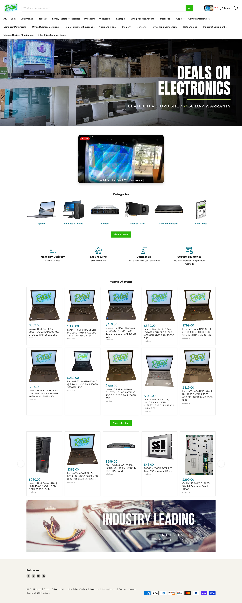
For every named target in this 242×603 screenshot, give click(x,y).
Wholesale (105, 18)
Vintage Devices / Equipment (18, 35)
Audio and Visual (108, 26)
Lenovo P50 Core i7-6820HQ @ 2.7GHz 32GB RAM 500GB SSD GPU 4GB (82, 384)
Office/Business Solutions (45, 26)
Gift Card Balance (33, 589)
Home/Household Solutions (79, 26)
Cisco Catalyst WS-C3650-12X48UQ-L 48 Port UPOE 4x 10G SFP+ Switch (121, 468)
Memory (126, 26)
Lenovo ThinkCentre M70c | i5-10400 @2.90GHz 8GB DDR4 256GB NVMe (43, 486)
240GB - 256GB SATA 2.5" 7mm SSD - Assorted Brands (159, 470)
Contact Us (94, 589)
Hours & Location (109, 589)
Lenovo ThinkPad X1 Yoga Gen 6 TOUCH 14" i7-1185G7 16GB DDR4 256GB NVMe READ (159, 404)
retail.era (32, 338)
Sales (14, 18)
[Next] (221, 463)
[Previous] (21, 463)
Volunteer (133, 589)
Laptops (120, 18)
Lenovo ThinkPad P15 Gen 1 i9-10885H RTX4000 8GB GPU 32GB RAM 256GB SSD (197, 332)
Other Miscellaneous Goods (52, 35)
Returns (122, 589)
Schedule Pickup (50, 589)
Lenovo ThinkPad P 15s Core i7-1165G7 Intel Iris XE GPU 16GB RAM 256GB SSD (81, 332)
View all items (121, 234)
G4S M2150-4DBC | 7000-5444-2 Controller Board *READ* (196, 486)
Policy (63, 589)
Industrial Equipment (214, 26)
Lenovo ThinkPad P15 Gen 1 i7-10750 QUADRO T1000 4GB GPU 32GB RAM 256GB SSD (159, 334)
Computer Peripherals (15, 26)
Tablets (43, 18)
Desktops (165, 18)
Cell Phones (27, 18)
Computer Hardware (199, 18)
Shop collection (121, 423)
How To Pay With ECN (77, 589)
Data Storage (190, 26)
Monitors (141, 26)
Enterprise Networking (143, 18)
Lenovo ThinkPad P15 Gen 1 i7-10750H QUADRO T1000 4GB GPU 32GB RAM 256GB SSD (121, 394)
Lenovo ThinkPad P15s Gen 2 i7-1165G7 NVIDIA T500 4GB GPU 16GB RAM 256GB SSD (121, 332)
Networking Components (165, 26)
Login (227, 8)
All (5, 18)
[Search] (189, 8)
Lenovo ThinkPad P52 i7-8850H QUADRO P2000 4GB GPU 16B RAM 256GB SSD (44, 331)
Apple (179, 18)
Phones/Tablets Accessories (65, 18)
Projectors (89, 18)
